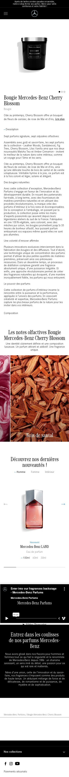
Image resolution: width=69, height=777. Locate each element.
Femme (35, 472)
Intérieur (49, 472)
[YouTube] (17, 763)
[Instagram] (11, 764)
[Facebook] (5, 764)
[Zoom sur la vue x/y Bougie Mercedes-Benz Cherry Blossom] (34, 87)
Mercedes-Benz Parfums (14, 714)
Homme (21, 472)
